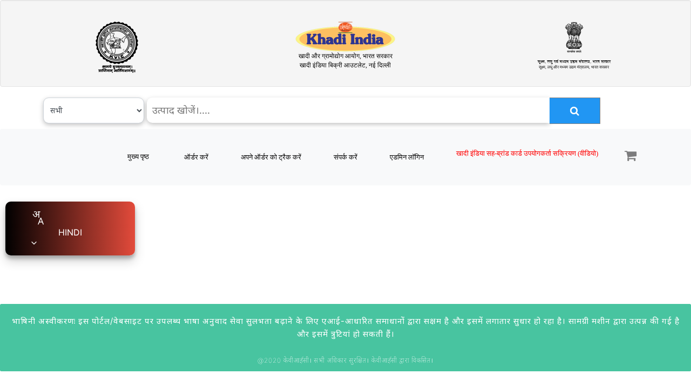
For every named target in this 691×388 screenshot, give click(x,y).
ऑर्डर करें (196, 157)
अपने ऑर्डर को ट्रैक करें (271, 157)
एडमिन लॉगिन (407, 157)
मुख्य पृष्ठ (138, 157)
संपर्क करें (345, 157)
